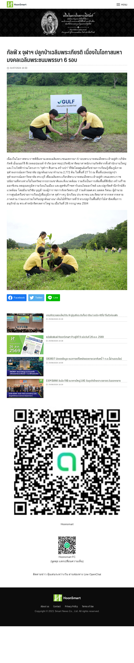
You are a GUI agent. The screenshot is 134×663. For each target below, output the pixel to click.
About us (45, 606)
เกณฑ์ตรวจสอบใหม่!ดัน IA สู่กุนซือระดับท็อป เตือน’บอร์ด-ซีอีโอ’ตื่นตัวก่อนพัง (82, 315)
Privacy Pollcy (71, 606)
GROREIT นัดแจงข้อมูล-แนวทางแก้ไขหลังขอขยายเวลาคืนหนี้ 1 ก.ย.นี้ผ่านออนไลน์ (84, 358)
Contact (57, 606)
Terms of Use (88, 606)
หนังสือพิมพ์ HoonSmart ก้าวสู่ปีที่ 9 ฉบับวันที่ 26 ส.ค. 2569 (75, 336)
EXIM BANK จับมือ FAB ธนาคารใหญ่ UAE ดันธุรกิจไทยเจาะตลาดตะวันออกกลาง (83, 380)
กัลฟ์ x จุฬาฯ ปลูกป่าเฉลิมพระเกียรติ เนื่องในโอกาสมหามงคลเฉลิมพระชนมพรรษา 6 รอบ (64, 56)
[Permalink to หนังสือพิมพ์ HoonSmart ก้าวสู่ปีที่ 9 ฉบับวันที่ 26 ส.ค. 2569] (25, 344)
